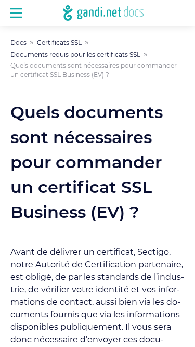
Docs (18, 43)
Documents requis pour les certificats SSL (75, 55)
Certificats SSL (59, 43)
